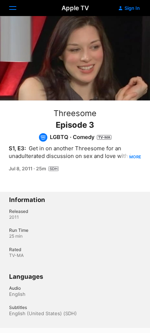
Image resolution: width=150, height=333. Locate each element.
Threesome (75, 113)
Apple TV (75, 8)
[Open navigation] (17, 8)
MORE (135, 156)
